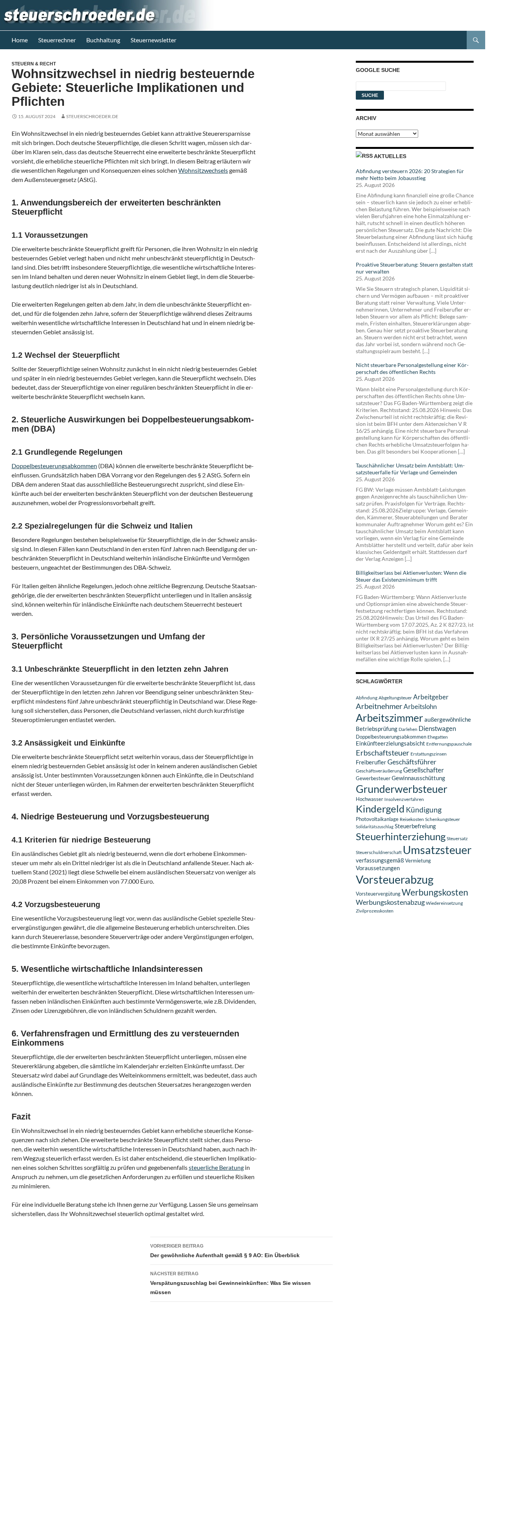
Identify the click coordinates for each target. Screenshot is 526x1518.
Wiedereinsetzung (444, 903)
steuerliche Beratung (216, 1167)
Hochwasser (369, 799)
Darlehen (408, 729)
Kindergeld (380, 808)
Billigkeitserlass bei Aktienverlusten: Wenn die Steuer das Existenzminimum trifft (411, 576)
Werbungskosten (435, 892)
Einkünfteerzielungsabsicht (390, 743)
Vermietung (418, 860)
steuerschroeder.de (92, 116)
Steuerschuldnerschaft (379, 852)
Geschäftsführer (411, 761)
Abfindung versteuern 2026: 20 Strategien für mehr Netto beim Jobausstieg (410, 174)
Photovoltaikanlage (377, 819)
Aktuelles (390, 156)
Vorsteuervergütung (378, 894)
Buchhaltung (103, 39)
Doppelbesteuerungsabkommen (54, 465)
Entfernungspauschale (449, 744)
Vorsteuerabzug (395, 879)
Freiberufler (371, 762)
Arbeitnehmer (379, 706)
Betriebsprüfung (376, 728)
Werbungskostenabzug (390, 902)
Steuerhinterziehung (401, 836)
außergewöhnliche (447, 719)
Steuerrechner (57, 39)
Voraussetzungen (378, 867)
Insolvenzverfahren (404, 799)
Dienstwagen (437, 728)
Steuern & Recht (34, 64)
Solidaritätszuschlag (375, 826)
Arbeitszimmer (389, 718)
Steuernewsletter (153, 39)
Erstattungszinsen (428, 754)
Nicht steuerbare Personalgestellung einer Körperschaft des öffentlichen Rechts (412, 368)
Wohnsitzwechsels (203, 170)
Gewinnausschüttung (418, 777)
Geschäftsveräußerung (379, 771)
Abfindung (366, 698)
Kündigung (424, 809)
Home (20, 39)
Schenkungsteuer (442, 819)
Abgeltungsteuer (395, 698)
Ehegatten (437, 737)
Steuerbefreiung (415, 825)
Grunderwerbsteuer (401, 788)
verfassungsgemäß (380, 860)
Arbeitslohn (420, 707)
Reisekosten (412, 819)
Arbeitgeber (431, 697)
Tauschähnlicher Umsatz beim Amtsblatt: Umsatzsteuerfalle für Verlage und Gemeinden (410, 468)
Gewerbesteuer (373, 778)
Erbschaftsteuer (382, 752)
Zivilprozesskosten (375, 911)
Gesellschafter (423, 770)
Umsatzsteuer (437, 849)
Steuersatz (457, 838)
